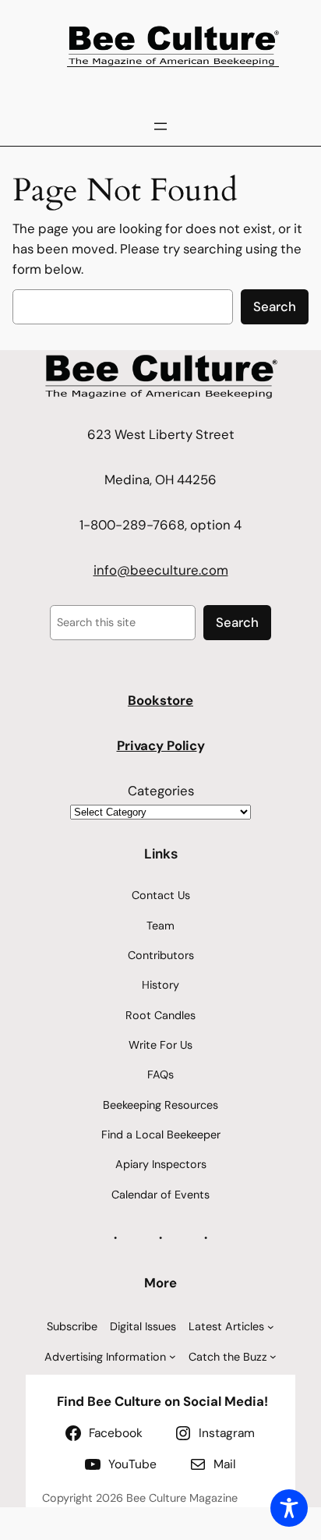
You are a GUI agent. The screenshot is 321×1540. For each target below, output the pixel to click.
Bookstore (160, 700)
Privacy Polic (157, 745)
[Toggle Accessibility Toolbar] (289, 1508)
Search (274, 306)
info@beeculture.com (160, 570)
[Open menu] (160, 126)
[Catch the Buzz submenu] (273, 1356)
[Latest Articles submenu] (270, 1326)
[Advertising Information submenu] (172, 1356)
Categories (161, 790)
